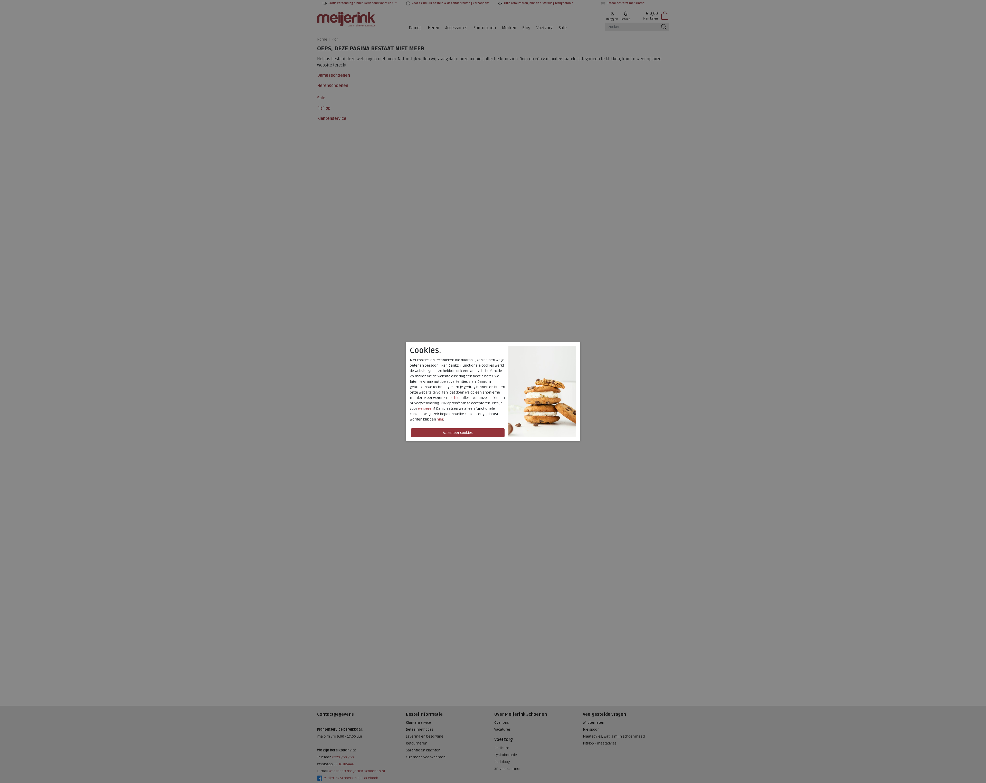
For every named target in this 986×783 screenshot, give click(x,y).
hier (457, 398)
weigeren (426, 408)
